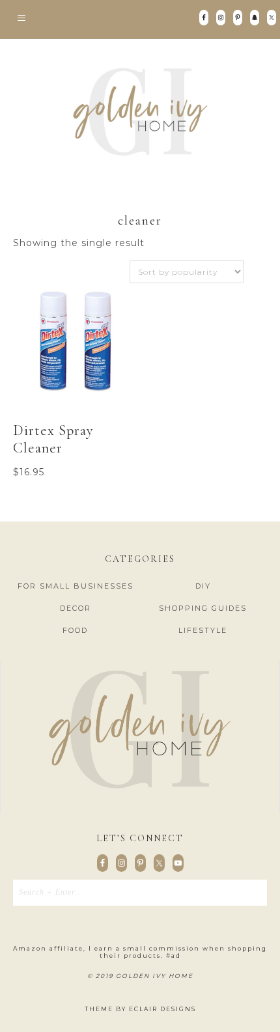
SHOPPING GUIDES (203, 608)
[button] (140, 19)
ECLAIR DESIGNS (162, 1008)
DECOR (75, 608)
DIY (203, 586)
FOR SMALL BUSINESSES (75, 586)
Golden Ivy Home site (140, 112)
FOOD (75, 630)
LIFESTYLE (202, 630)
